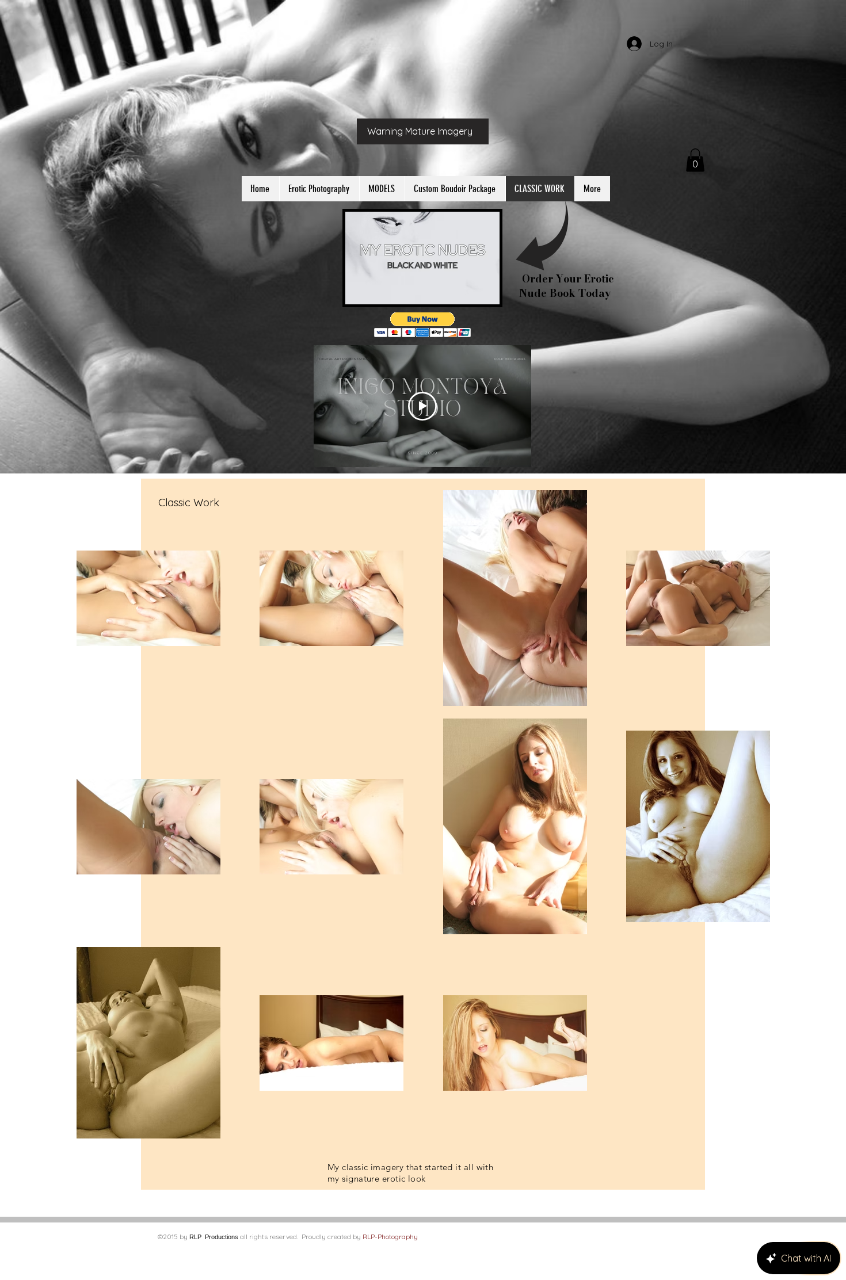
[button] (695, 160)
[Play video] (422, 406)
